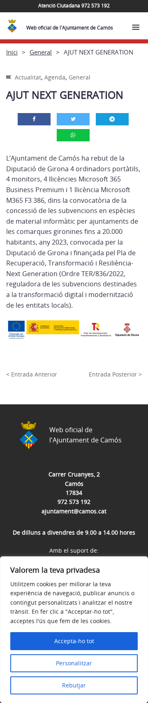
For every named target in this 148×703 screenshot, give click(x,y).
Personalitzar (74, 663)
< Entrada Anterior (31, 374)
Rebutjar (74, 685)
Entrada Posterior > (115, 374)
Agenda (54, 77)
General (41, 52)
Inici (12, 52)
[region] (74, 629)
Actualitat (28, 77)
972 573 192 (74, 502)
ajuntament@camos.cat (74, 511)
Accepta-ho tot (74, 641)
